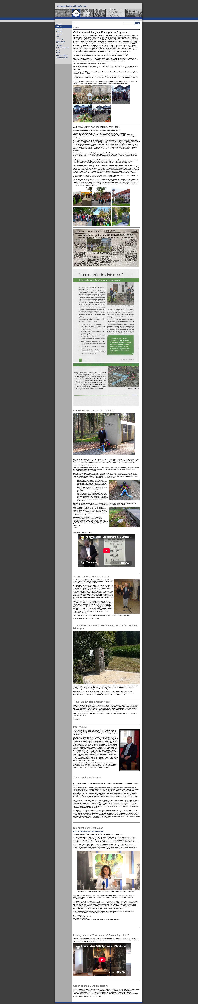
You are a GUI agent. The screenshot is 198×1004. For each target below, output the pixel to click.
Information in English (62, 55)
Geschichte (59, 31)
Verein (58, 36)
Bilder (58, 53)
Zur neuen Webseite (134, 17)
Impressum (136, 20)
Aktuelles (59, 26)
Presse (58, 50)
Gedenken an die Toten (62, 48)
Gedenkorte (59, 29)
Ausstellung (59, 39)
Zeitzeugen (59, 34)
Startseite (59, 24)
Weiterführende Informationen (60, 42)
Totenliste (59, 45)
